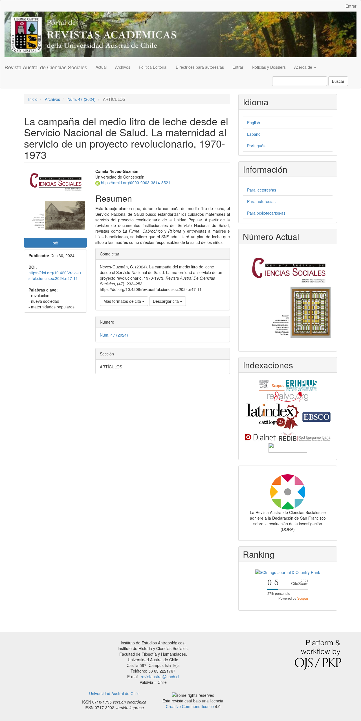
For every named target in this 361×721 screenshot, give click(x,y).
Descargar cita (166, 301)
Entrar (350, 6)
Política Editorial (153, 67)
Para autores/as (261, 201)
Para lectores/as (261, 190)
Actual (101, 67)
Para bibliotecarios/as (266, 213)
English (253, 122)
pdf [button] (55, 243)
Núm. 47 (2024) (81, 99)
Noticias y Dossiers (269, 67)
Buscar (338, 81)
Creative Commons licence (190, 706)
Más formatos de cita (123, 301)
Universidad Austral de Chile (114, 693)
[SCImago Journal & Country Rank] (287, 572)
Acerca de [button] (303, 67)
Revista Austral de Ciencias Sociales (46, 67)
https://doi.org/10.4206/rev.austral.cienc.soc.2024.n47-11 (54, 275)
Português (256, 145)
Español (254, 134)
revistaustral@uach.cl (160, 676)
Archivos (122, 67)
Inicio (33, 99)
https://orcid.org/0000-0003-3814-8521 (135, 182)
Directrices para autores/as (200, 67)
